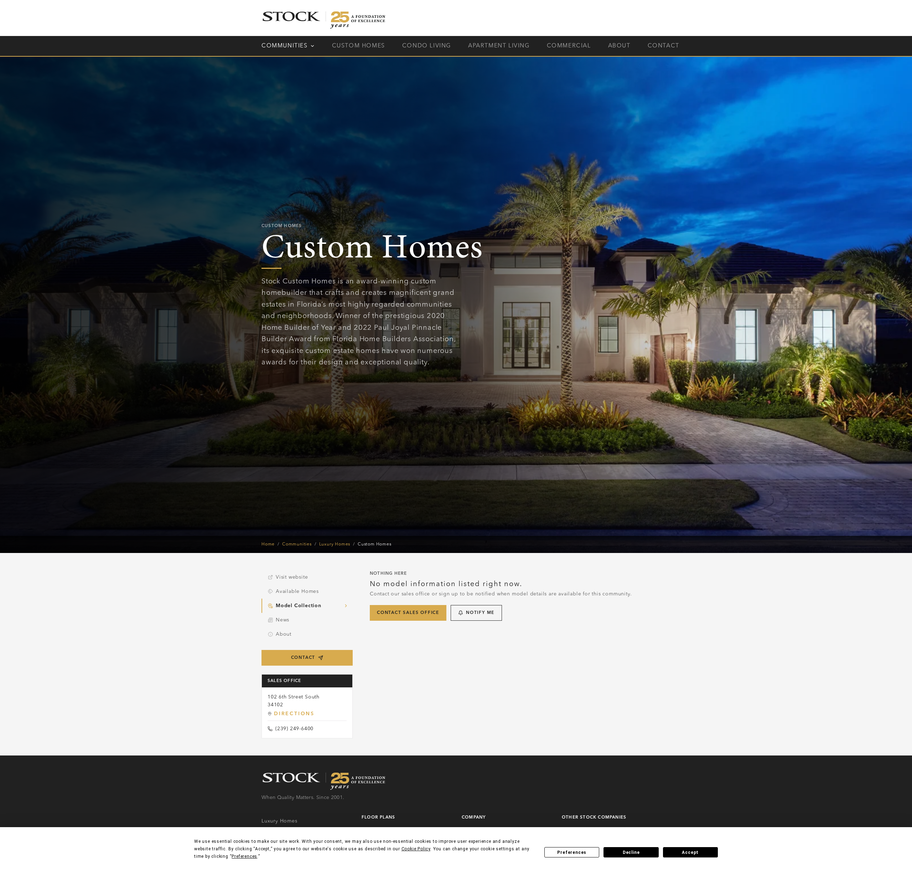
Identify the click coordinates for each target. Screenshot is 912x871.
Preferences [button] (244, 856)
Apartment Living (499, 46)
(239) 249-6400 (294, 728)
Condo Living (426, 46)
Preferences (571, 852)
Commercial (569, 46)
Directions (294, 713)
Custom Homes (358, 46)
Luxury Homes (335, 544)
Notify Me (480, 613)
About (619, 46)
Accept (690, 852)
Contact (663, 46)
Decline (631, 852)
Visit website (292, 577)
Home (268, 544)
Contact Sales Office (408, 613)
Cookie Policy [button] (415, 848)
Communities (284, 46)
